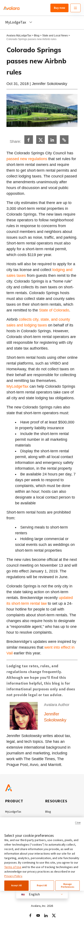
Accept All (16, 885)
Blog (36, 35)
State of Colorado (54, 310)
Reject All (42, 885)
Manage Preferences (67, 885)
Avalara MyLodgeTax (18, 35)
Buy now (59, 8)
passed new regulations (26, 159)
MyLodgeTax (17, 386)
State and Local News (55, 35)
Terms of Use (12, 867)
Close (78, 822)
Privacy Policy (13, 876)
